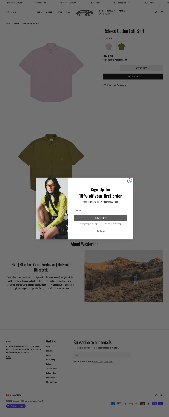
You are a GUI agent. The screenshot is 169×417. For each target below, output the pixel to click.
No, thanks (101, 231)
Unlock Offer (101, 218)
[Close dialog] (129, 181)
